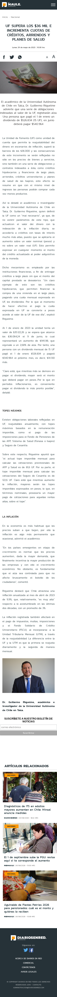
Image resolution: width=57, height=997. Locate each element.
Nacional (15, 17)
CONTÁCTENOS (28, 967)
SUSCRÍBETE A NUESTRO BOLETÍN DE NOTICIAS (28, 720)
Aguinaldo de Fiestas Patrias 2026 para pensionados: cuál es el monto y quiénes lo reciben (29, 908)
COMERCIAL (28, 962)
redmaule (9, 865)
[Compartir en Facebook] (4, 58)
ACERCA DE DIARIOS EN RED (28, 958)
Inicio (5, 17)
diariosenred (10, 818)
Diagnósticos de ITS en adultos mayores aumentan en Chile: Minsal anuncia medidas (27, 809)
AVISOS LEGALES (28, 971)
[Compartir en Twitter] (12, 58)
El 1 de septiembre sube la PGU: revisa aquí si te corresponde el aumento (29, 859)
